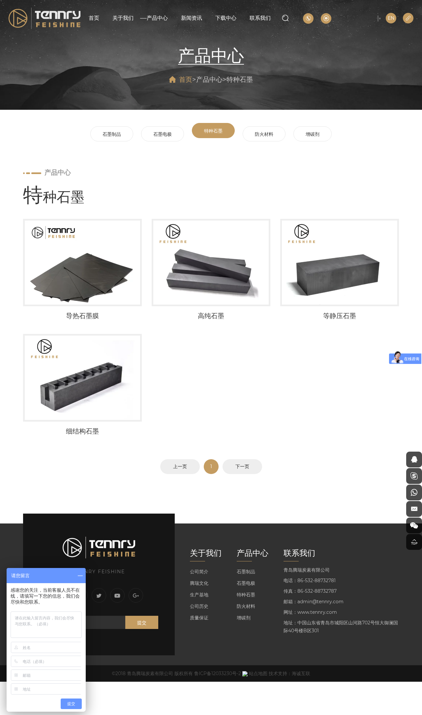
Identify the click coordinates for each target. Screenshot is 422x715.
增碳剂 (312, 134)
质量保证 (199, 618)
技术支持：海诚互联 (289, 673)
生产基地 (199, 595)
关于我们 (123, 18)
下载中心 (225, 18)
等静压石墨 (339, 271)
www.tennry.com (317, 612)
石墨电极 (162, 134)
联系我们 (260, 18)
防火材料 (264, 134)
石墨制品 (112, 134)
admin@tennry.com (320, 602)
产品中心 (157, 18)
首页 (94, 18)
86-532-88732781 (316, 580)
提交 (141, 623)
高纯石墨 (211, 271)
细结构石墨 (82, 386)
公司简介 (199, 572)
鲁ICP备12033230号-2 (217, 673)
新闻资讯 (191, 18)
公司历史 (199, 606)
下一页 (242, 466)
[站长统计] (245, 673)
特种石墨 (239, 79)
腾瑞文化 (199, 583)
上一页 (180, 466)
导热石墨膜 (82, 271)
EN (391, 18)
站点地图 (258, 673)
